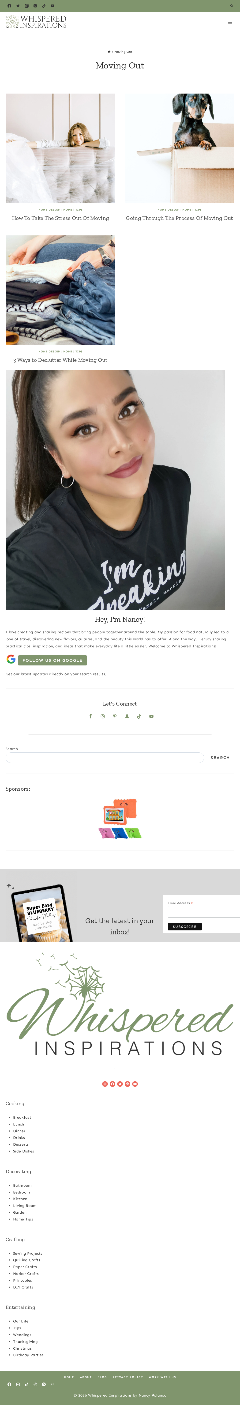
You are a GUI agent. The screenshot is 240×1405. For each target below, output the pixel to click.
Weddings (22, 1335)
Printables (22, 1280)
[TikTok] (44, 6)
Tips (78, 209)
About (86, 1377)
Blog (102, 1377)
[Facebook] (9, 6)
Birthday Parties (28, 1355)
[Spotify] (44, 1384)
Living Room (25, 1205)
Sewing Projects (27, 1253)
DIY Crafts (23, 1287)
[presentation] (60, 148)
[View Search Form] (231, 6)
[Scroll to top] (229, 1387)
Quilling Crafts (26, 1260)
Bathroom (22, 1185)
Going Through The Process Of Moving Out (179, 218)
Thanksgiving (25, 1341)
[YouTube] (52, 6)
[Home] (109, 52)
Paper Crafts (25, 1267)
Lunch (18, 1124)
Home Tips (23, 1219)
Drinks (19, 1137)
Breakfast (22, 1117)
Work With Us (162, 1377)
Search (12, 749)
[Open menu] (230, 23)
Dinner (19, 1131)
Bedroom (21, 1192)
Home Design (49, 209)
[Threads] (35, 1384)
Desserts (21, 1144)
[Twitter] (18, 6)
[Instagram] (26, 6)
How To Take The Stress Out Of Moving (60, 218)
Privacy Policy (127, 1377)
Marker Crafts (26, 1273)
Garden (19, 1212)
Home (67, 209)
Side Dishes (23, 1151)
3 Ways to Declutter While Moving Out (60, 359)
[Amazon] (52, 1384)
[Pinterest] (35, 6)
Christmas (22, 1348)
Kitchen (20, 1199)
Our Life (21, 1321)
